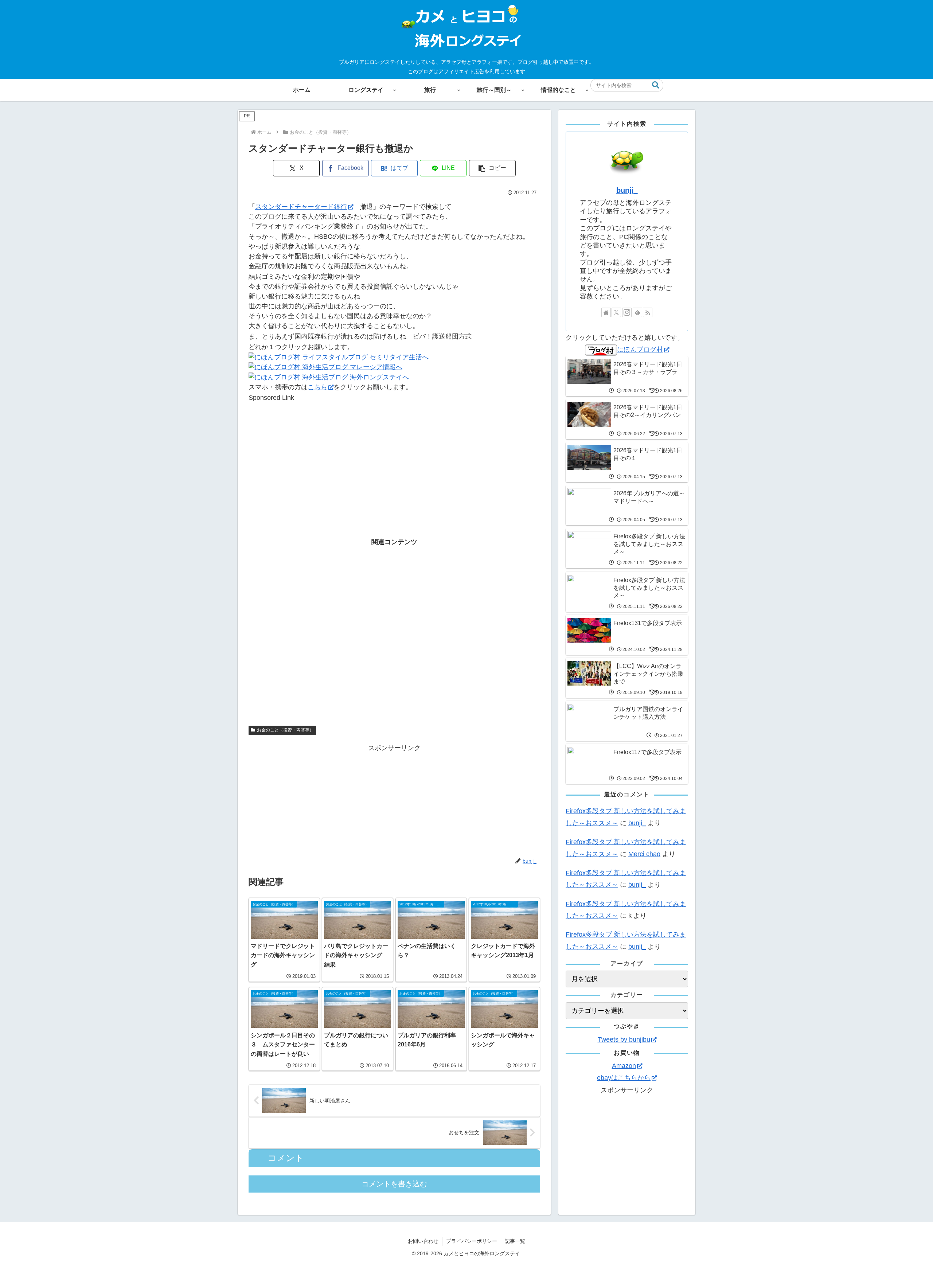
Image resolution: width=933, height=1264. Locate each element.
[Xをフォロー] (616, 312)
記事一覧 (515, 1241)
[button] (655, 85)
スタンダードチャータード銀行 (301, 206)
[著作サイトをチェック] (606, 312)
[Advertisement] (394, 454)
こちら (317, 387)
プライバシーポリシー (471, 1241)
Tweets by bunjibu (624, 1039)
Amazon (624, 1065)
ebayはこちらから (624, 1077)
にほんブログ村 (640, 349)
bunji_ (627, 190)
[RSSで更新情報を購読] (647, 312)
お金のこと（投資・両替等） (285, 730)
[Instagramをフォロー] (627, 312)
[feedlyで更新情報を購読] (637, 312)
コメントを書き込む (394, 1184)
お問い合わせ (423, 1241)
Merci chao (644, 854)
